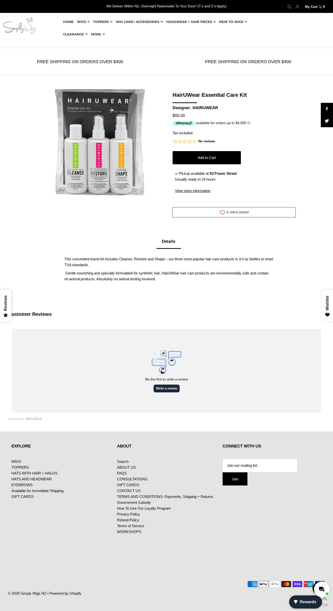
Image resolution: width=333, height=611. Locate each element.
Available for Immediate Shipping (37, 491)
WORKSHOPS (129, 532)
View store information (192, 191)
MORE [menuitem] (96, 34)
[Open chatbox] (321, 588)
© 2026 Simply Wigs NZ (27, 593)
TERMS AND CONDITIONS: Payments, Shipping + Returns (165, 497)
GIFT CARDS (22, 497)
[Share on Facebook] (327, 109)
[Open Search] (289, 6)
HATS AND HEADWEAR (31, 479)
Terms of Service (130, 526)
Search (122, 461)
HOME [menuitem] (68, 22)
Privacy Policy (128, 514)
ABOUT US (126, 467)
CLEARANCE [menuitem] (73, 34)
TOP (324, 604)
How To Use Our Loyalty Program (144, 508)
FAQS (122, 473)
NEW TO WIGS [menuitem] (231, 22)
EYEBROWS (22, 485)
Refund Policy (128, 520)
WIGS (81, 22)
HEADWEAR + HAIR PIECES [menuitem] (189, 22)
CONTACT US (129, 491)
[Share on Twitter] (327, 121)
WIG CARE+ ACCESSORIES (137, 22)
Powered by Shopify (65, 593)
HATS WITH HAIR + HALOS (34, 473)
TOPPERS (101, 22)
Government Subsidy (134, 502)
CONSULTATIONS (132, 479)
